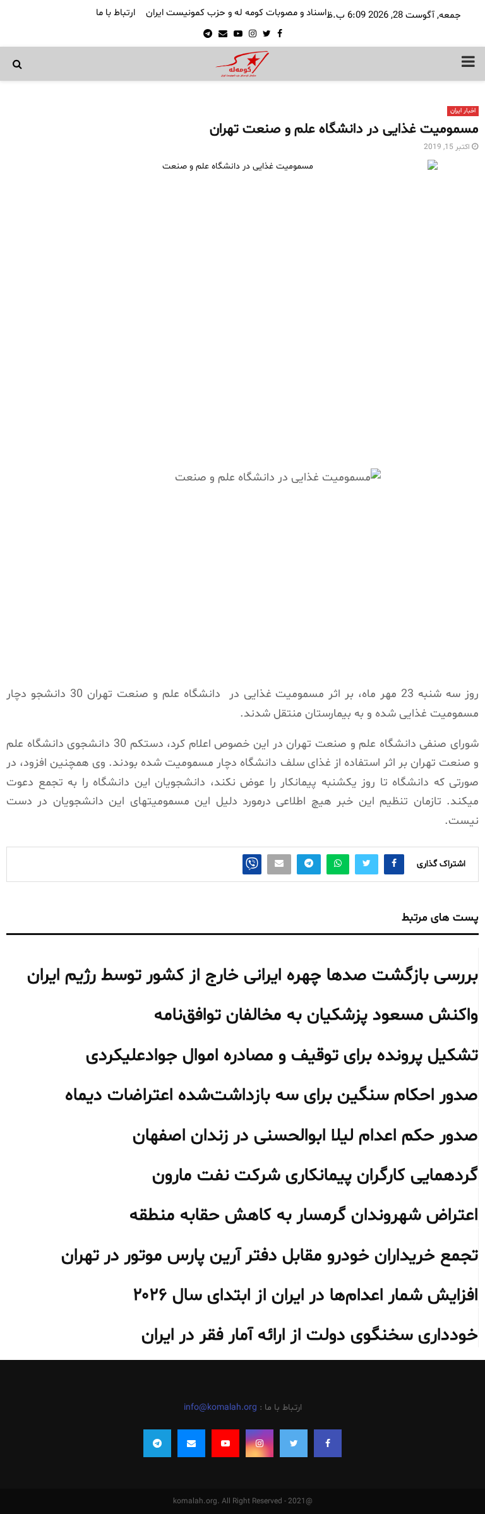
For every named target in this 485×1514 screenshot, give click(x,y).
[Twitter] (294, 1443)
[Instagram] (259, 1443)
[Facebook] (328, 1443)
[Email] (191, 1443)
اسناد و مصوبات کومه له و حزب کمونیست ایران (236, 13)
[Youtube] (225, 1443)
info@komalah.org (220, 1408)
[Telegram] (157, 1443)
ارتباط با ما (115, 13)
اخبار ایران (463, 111)
